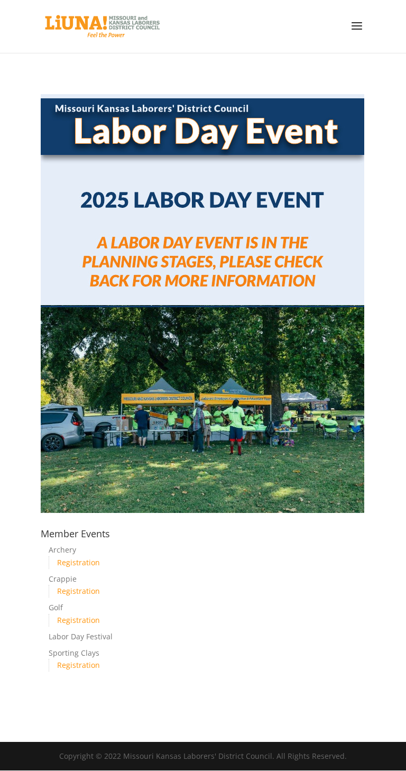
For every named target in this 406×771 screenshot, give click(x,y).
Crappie (63, 579)
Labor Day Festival (81, 636)
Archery (62, 550)
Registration (78, 562)
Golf (56, 607)
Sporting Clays (74, 653)
